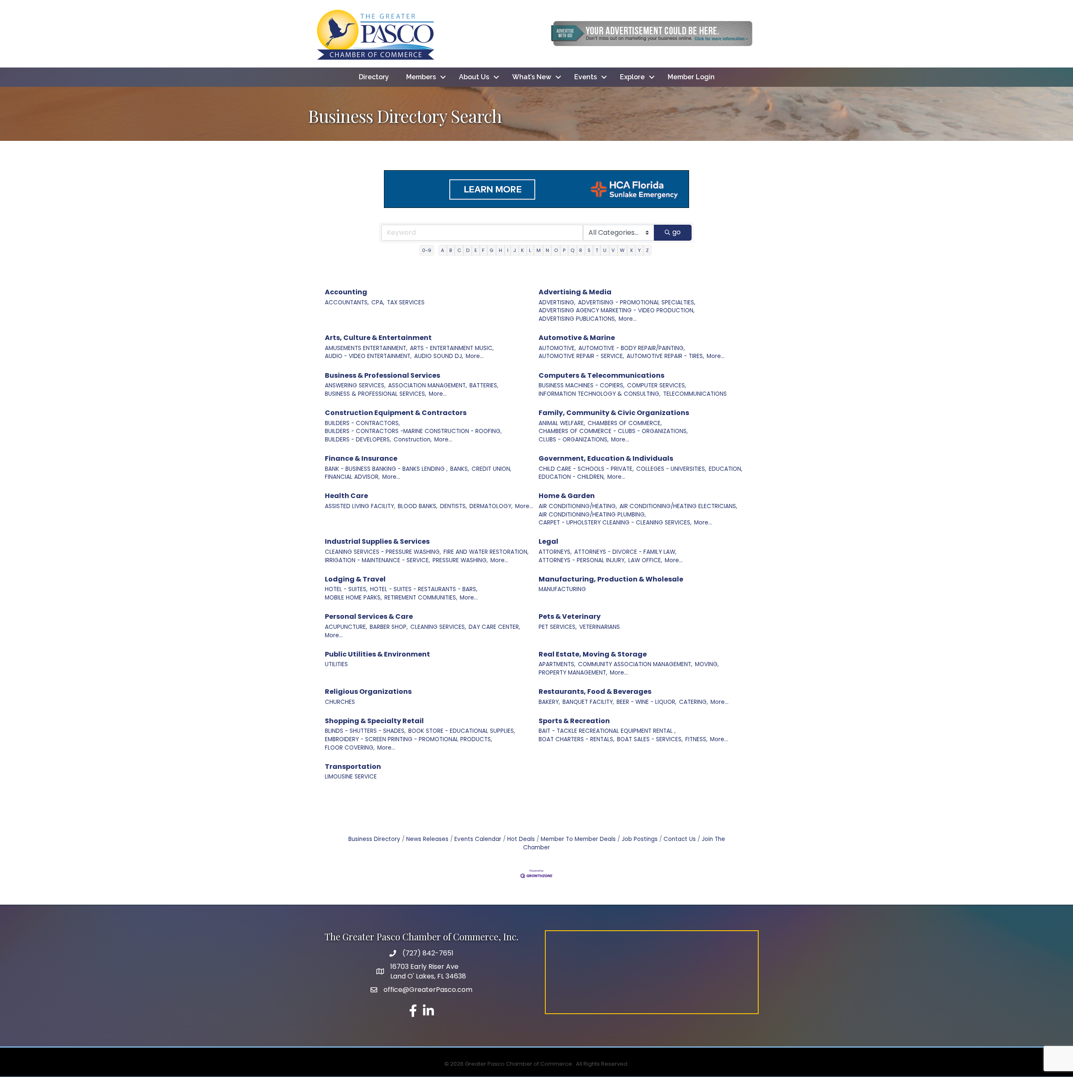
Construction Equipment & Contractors (396, 413)
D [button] (467, 250)
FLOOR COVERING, (350, 748)
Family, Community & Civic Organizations (614, 413)
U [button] (604, 250)
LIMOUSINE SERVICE (351, 777)
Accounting (346, 292)
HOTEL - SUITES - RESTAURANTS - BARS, (423, 589)
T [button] (597, 250)
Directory (374, 77)
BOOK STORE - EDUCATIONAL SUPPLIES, (461, 731)
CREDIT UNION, (491, 469)
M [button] (538, 250)
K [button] (522, 250)
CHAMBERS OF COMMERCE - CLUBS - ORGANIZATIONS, (613, 431)
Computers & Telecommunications (601, 375)
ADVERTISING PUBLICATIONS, (577, 319)
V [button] (613, 250)
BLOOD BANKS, (418, 506)
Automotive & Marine (577, 338)
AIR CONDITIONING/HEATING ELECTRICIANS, (678, 506)
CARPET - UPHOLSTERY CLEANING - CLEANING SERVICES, (615, 523)
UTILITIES (336, 664)
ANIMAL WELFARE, (562, 423)
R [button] (580, 250)
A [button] (442, 250)
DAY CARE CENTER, (494, 627)
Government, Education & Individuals (606, 458)
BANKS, (459, 469)
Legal (548, 541)
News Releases (427, 839)
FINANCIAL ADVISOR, (352, 477)
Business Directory (374, 839)
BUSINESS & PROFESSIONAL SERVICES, (375, 394)
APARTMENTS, (557, 664)
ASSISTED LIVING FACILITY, (360, 506)
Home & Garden (567, 496)
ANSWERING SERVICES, (355, 385)
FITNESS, (696, 739)
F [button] (483, 250)
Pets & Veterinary (570, 616)
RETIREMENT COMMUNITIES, (420, 598)
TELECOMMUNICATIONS (695, 394)
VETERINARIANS (599, 627)
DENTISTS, (453, 506)
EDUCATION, (725, 469)
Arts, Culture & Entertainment (378, 338)
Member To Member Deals (578, 839)
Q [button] (572, 250)
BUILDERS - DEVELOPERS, (358, 440)
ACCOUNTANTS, (347, 302)
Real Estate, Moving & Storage (593, 654)
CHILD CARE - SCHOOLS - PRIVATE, (586, 469)
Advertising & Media (575, 292)
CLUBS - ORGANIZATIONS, (574, 440)
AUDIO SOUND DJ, (438, 356)
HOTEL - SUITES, (346, 589)
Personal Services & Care (369, 616)
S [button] (589, 250)
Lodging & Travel (355, 579)
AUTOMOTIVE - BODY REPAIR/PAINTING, (631, 348)
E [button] (475, 250)
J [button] (514, 250)
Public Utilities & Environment (377, 654)
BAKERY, (549, 702)
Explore (632, 77)
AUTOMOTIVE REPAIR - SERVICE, (581, 356)
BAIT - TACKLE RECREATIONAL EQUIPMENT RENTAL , (607, 731)
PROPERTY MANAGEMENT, (573, 673)
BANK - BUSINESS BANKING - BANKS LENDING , (386, 469)
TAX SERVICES (406, 302)
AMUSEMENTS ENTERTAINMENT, (366, 348)
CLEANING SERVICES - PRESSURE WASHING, (383, 552)
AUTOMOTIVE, (557, 348)
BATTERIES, (483, 385)
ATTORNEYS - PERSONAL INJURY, (582, 560)
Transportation (353, 766)
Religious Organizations (368, 691)
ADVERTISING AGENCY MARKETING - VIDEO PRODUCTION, (617, 310)
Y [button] (639, 250)
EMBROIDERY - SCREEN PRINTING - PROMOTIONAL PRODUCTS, (408, 739)
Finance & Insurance (361, 458)
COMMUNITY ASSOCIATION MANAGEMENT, (635, 664)
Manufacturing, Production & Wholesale (611, 579)
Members (421, 77)
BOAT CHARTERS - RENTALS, (576, 739)
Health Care (346, 496)
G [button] (491, 250)
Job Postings (640, 839)
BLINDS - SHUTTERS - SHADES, (365, 731)
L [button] (530, 250)
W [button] (622, 250)
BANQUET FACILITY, (588, 702)
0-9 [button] (426, 250)
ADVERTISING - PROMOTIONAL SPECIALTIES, (636, 302)
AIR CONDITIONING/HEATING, (578, 506)
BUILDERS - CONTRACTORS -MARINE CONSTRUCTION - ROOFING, (413, 431)
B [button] (450, 250)
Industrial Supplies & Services (377, 541)
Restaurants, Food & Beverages (595, 691)
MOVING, (707, 664)
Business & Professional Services (382, 375)
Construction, (413, 440)
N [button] (547, 250)
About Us (474, 77)
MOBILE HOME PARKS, (353, 598)
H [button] (500, 250)
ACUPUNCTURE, (346, 627)
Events (585, 77)
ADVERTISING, (557, 302)
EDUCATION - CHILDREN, (572, 477)
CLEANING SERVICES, (438, 627)
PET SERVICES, (558, 627)
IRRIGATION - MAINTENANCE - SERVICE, (377, 560)
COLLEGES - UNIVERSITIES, (671, 469)
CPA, (377, 302)
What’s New (531, 77)
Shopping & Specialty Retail (374, 721)
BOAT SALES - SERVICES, (650, 739)
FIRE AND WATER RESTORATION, (486, 552)
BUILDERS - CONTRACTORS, (362, 423)
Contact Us (679, 839)
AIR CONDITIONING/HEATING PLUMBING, (592, 515)
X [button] (631, 250)
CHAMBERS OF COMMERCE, (625, 423)
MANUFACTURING (562, 589)
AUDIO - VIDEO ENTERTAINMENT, (368, 356)
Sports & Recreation (574, 721)
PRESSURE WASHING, (460, 560)
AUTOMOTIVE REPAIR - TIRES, (665, 356)
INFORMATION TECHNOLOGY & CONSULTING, (600, 394)
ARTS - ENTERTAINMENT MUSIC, (452, 348)
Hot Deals (521, 839)
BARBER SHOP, (389, 627)
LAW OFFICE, (645, 560)
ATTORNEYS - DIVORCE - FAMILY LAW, (625, 552)
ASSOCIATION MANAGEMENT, (427, 385)
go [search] (676, 232)
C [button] (459, 250)
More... (628, 319)
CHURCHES (340, 702)
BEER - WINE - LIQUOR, (646, 702)
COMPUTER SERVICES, (656, 385)
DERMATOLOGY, (491, 506)
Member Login (691, 77)
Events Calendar (477, 839)
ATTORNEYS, (555, 552)
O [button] (556, 250)
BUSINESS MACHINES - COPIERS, (582, 385)
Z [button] (647, 250)
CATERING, (693, 702)
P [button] (564, 250)
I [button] (507, 250)
